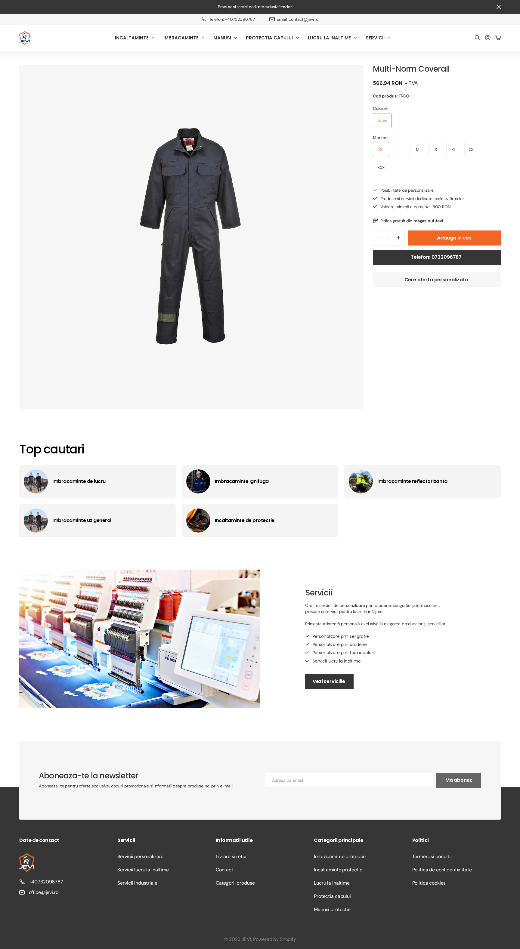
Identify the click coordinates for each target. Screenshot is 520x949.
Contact (224, 870)
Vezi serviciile (329, 681)
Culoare (380, 108)
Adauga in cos (454, 237)
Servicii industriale (137, 883)
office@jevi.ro (43, 892)
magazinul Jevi (428, 221)
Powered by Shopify (274, 939)
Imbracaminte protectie (340, 856)
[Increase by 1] (398, 238)
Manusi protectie (332, 909)
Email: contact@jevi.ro (297, 19)
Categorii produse (235, 883)
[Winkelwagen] (498, 38)
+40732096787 (46, 882)
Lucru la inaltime (332, 883)
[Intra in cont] (488, 38)
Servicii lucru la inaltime (143, 870)
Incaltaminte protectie (338, 870)
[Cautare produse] (477, 38)
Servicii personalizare (140, 856)
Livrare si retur (231, 856)
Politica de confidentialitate (442, 870)
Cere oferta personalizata (436, 279)
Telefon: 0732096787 (437, 257)
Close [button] (499, 7)
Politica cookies (429, 883)
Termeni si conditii (432, 856)
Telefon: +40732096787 (232, 19)
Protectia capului (332, 896)
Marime (380, 137)
